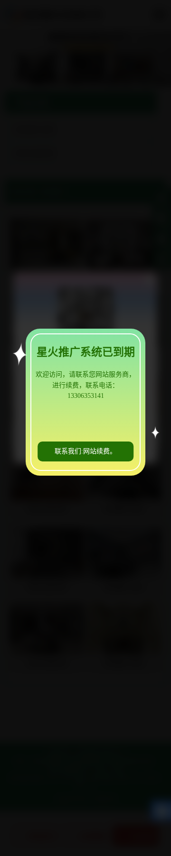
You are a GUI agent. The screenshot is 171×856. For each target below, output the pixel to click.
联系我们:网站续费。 (85, 451)
